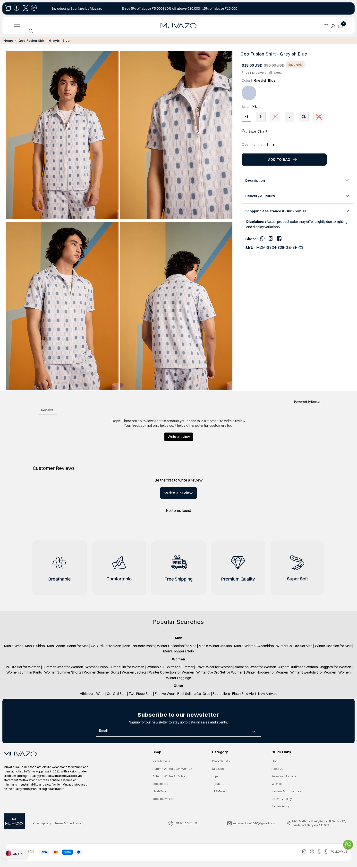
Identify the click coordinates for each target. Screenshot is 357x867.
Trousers (218, 783)
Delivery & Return (260, 195)
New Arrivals (161, 761)
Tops (215, 776)
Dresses (218, 768)
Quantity (248, 144)
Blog (275, 761)
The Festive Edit (163, 798)
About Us (277, 768)
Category (220, 751)
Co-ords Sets (221, 761)
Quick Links (281, 751)
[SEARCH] (31, 31)
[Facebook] (279, 238)
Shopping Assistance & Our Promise (275, 211)
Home (8, 40)
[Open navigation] (50, 26)
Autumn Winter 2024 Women (172, 768)
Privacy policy (42, 823)
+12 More (218, 791)
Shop (157, 751)
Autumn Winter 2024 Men (170, 776)
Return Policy (280, 806)
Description (255, 180)
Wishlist (277, 783)
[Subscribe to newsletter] (253, 730)
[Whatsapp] (262, 238)
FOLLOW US (339, 851)
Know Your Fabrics (284, 776)
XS (246, 116)
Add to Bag (279, 159)
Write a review (178, 492)
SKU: (249, 247)
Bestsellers (160, 783)
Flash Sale (159, 791)
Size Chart (258, 131)
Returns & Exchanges (286, 791)
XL (304, 116)
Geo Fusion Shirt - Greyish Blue (40, 40)
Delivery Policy (282, 798)
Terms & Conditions (68, 823)
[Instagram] (271, 238)
